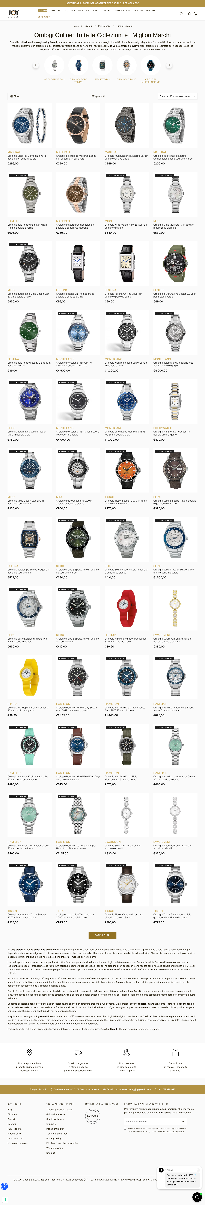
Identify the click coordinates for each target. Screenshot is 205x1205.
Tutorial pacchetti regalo (59, 1109)
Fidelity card (14, 1133)
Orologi (88, 26)
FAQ (10, 1109)
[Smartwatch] (102, 65)
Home (76, 26)
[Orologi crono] (126, 65)
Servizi (11, 1119)
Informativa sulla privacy (173, 1131)
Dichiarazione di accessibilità (62, 1143)
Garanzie (51, 1124)
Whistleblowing (54, 1148)
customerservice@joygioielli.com (133, 1089)
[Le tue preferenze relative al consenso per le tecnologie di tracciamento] (5, 1200)
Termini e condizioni (57, 1133)
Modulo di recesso (17, 1143)
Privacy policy (53, 1138)
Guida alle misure (55, 1114)
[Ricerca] (181, 14)
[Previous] (35, 65)
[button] (42, 10)
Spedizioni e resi (55, 1119)
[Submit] (183, 1121)
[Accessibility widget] (4, 1186)
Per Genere (104, 26)
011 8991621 (169, 1089)
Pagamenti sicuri (55, 1128)
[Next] (169, 65)
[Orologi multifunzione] (151, 65)
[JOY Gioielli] (14, 14)
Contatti (12, 1124)
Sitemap (50, 1152)
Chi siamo (13, 1114)
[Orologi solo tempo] (78, 65)
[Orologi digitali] (54, 65)
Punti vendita (14, 1128)
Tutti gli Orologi (124, 26)
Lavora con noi (15, 1138)
